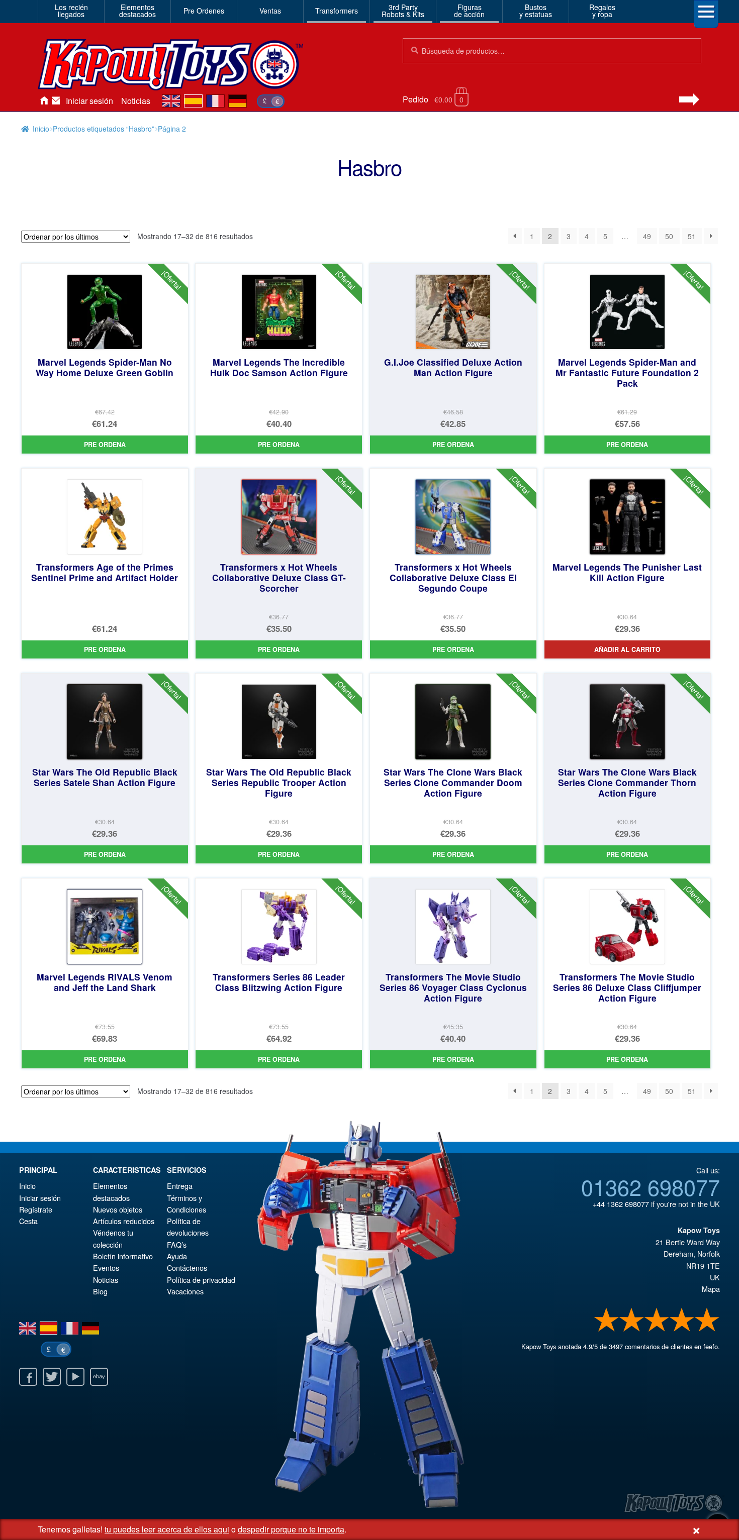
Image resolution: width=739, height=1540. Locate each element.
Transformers (336, 11)
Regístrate (35, 1209)
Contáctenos (56, 101)
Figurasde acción (469, 10)
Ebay (99, 1377)
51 (692, 236)
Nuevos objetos (117, 1209)
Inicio (44, 101)
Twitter (52, 1377)
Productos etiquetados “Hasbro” (103, 129)
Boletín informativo (123, 1256)
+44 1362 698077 (621, 1203)
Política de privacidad (201, 1279)
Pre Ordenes (203, 11)
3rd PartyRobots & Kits (403, 10)
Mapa (711, 1288)
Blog (100, 1291)
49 (647, 236)
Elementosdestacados (137, 10)
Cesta (28, 1221)
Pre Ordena (105, 444)
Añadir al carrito (627, 649)
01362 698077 (650, 1186)
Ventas (270, 11)
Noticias (135, 100)
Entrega (180, 1185)
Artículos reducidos (123, 1221)
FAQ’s (177, 1244)
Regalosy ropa (602, 10)
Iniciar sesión (89, 100)
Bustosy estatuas (535, 10)
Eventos (106, 1267)
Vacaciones (185, 1291)
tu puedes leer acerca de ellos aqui (167, 1529)
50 (669, 236)
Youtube (75, 1377)
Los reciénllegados (71, 10)
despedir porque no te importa (291, 1529)
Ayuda (177, 1256)
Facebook (28, 1377)
